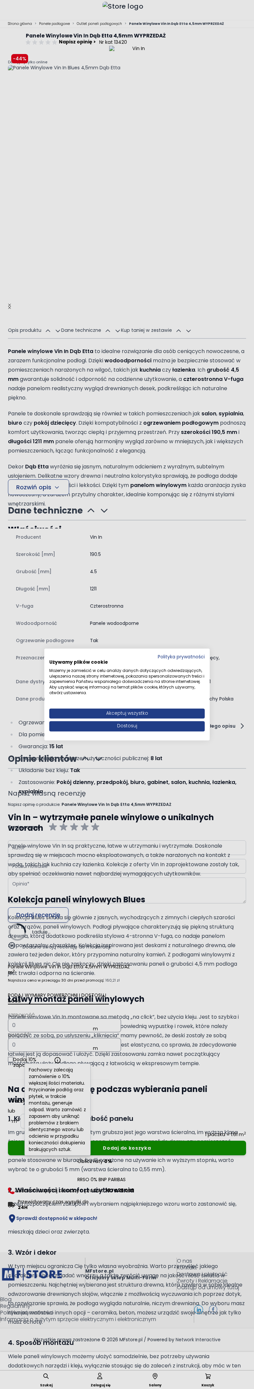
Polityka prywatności (181, 657)
